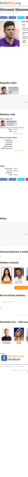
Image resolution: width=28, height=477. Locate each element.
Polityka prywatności (19, 366)
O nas (1, 366)
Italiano (24, 370)
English (13, 370)
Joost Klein (6, 342)
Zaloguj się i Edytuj (19, 133)
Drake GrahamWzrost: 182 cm (19, 282)
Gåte (19, 342)
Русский (17, 370)
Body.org (10, 3)
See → (1, 256)
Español (21, 370)
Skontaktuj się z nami (8, 366)
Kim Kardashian (6, 282)
